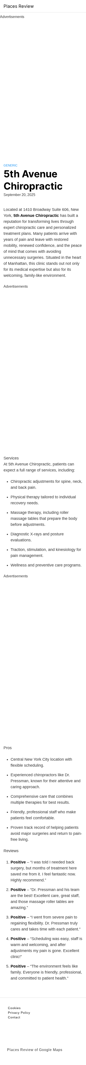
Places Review (19, 6)
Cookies (14, 1008)
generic (10, 165)
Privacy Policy (19, 1012)
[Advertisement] (43, 86)
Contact (14, 1017)
